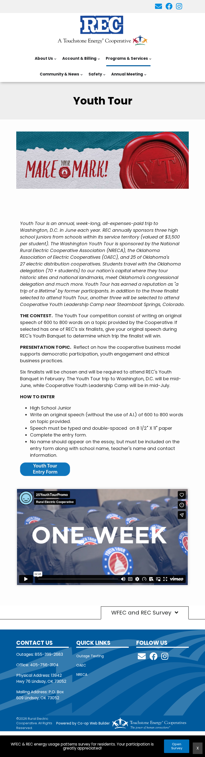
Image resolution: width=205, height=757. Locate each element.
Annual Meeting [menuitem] (126, 77)
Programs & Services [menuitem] (126, 61)
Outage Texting (90, 656)
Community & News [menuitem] (58, 77)
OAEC (81, 665)
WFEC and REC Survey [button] (142, 613)
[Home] (102, 29)
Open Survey (176, 746)
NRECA (81, 674)
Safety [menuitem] (94, 77)
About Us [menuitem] (43, 61)
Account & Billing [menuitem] (78, 61)
